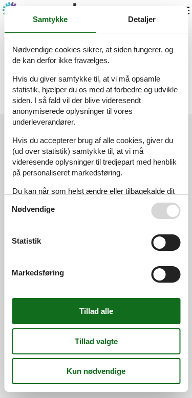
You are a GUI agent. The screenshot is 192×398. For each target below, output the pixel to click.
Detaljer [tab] (142, 19)
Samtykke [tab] (50, 19)
